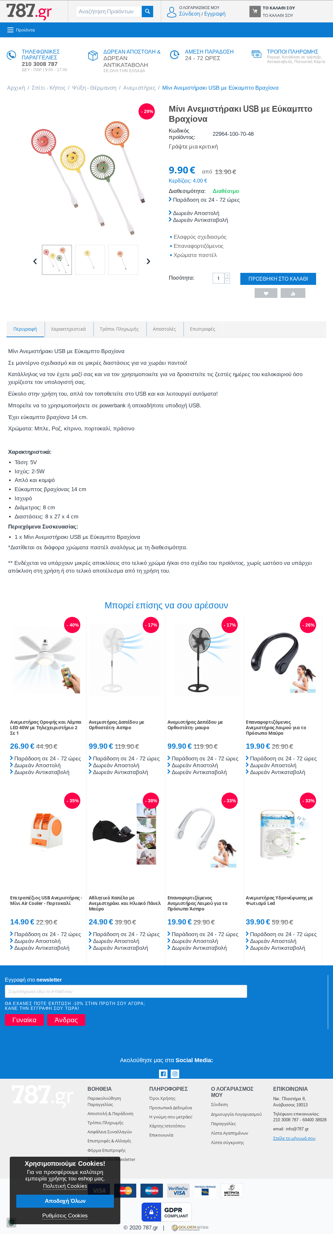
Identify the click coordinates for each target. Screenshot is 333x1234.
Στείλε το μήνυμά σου (294, 1138)
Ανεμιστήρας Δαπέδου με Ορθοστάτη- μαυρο (195, 725)
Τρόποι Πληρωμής (105, 1123)
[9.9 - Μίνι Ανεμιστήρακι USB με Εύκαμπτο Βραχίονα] (91, 176)
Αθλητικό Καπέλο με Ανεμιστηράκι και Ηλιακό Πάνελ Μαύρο (125, 903)
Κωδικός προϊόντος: (182, 134)
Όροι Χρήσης (162, 1098)
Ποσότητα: (181, 278)
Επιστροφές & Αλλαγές (109, 1141)
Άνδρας (66, 1020)
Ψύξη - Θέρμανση (94, 87)
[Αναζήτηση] (147, 11)
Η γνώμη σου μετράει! (170, 1117)
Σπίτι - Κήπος (48, 87)
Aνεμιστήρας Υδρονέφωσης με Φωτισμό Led (279, 900)
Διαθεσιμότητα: (187, 191)
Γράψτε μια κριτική (193, 146)
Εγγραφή (215, 13)
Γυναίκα (24, 1020)
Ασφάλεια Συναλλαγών (109, 1132)
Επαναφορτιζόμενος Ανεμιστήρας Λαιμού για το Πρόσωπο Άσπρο (197, 903)
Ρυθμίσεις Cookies (65, 1216)
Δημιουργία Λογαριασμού (236, 1114)
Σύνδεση (189, 13)
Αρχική (16, 87)
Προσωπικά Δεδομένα (170, 1108)
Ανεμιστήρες (139, 87)
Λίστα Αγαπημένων (229, 1133)
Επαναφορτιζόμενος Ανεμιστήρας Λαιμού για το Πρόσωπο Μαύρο (276, 727)
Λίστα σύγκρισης (227, 1142)
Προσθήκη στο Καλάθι (278, 278)
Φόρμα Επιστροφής (106, 1150)
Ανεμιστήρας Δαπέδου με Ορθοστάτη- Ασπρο (116, 725)
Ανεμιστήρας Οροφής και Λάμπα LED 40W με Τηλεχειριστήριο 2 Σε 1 (45, 727)
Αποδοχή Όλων (65, 1201)
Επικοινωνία (161, 1135)
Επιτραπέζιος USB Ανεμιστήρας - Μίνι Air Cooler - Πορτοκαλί (46, 900)
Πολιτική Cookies (65, 1185)
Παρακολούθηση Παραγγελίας (104, 1101)
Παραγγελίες (223, 1123)
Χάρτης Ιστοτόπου (167, 1126)
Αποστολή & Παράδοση (110, 1113)
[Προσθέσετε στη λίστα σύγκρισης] (293, 293)
